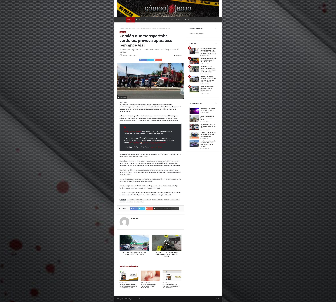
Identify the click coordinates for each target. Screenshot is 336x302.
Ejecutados (139, 20)
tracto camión (129, 201)
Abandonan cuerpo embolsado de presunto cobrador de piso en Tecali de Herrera (208, 79)
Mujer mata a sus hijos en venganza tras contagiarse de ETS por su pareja (128, 286)
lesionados (160, 199)
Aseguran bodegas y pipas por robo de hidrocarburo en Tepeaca (207, 89)
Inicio (123, 20)
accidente (132, 199)
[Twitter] (188, 19)
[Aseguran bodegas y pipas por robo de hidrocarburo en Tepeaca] (194, 89)
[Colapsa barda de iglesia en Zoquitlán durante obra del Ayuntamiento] (194, 61)
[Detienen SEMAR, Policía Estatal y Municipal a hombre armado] (194, 135)
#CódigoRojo (134, 143)
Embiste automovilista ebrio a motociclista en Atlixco (208, 126)
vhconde (125, 55)
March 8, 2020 (156, 147)
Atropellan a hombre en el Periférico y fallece (208, 109)
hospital (154, 199)
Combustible (169, 20)
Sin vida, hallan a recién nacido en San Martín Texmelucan (148, 286)
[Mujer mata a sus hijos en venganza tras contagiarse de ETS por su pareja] (129, 276)
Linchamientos (160, 20)
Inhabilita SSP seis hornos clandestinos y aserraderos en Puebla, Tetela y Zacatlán (207, 69)
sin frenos (122, 201)
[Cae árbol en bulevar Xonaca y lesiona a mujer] (194, 118)
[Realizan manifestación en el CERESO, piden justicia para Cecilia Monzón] (194, 143)
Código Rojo (130, 20)
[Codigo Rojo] (168, 8)
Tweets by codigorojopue (196, 33)
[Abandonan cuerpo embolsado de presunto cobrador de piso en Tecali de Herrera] (194, 79)
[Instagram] (191, 19)
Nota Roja (166, 199)
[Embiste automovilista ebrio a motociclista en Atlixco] (194, 127)
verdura (141, 201)
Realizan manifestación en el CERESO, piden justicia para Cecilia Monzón (208, 143)
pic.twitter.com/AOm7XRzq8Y (154, 143)
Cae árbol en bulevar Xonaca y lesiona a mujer (207, 117)
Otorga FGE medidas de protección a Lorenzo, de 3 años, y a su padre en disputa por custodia (208, 51)
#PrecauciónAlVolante (132, 131)
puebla (177, 199)
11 (127, 199)
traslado (136, 201)
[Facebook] (185, 19)
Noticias (172, 199)
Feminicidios (179, 20)
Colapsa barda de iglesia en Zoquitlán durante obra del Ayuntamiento (208, 60)
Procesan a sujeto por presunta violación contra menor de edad (171, 286)
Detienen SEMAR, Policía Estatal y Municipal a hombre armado (208, 134)
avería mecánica (139, 199)
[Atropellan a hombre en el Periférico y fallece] (194, 111)
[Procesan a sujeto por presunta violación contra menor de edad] (172, 276)
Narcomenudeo (149, 20)
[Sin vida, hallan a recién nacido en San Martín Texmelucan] (150, 276)
